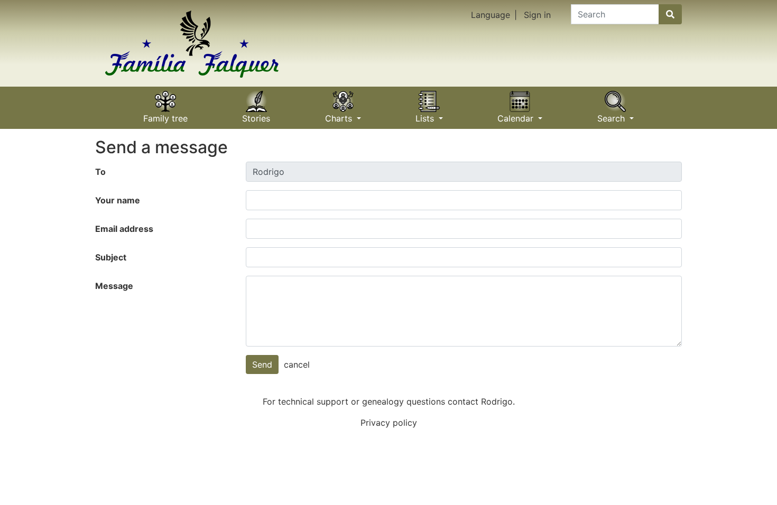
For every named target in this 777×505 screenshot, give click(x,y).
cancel (297, 364)
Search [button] (612, 114)
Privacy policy (388, 422)
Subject (110, 257)
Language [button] (490, 15)
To (100, 171)
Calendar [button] (516, 114)
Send (262, 364)
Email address (124, 228)
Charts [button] (340, 114)
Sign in (537, 15)
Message (114, 285)
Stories (256, 114)
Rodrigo (497, 401)
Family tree (165, 114)
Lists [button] (426, 114)
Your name (117, 200)
